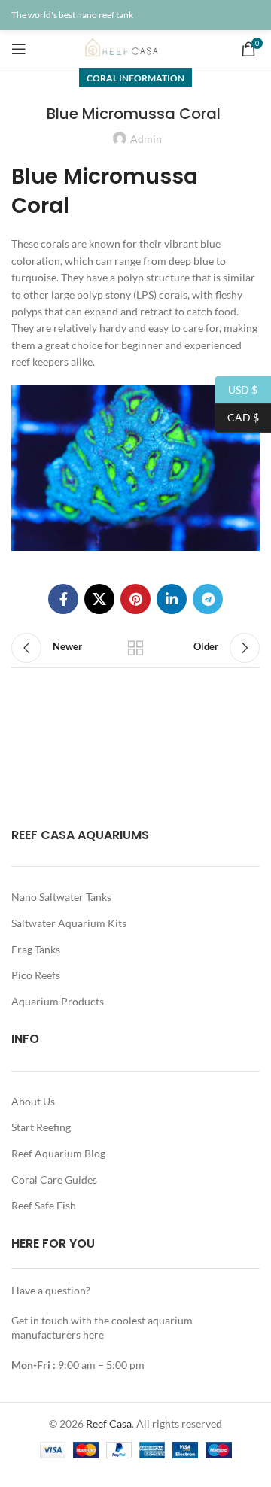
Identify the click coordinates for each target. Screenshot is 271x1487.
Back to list (135, 648)
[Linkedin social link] (172, 599)
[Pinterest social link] (135, 599)
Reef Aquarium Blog (58, 1153)
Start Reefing (41, 1127)
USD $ (236, 389)
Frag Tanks (35, 949)
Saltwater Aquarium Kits (68, 923)
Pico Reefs (35, 975)
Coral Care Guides (54, 1179)
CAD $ (237, 417)
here (93, 1334)
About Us (33, 1101)
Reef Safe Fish (43, 1205)
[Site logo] (135, 47)
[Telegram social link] (208, 599)
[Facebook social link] (63, 599)
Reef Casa (109, 1423)
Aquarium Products (57, 1001)
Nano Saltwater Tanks (61, 896)
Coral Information (135, 78)
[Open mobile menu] (19, 49)
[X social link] (99, 599)
